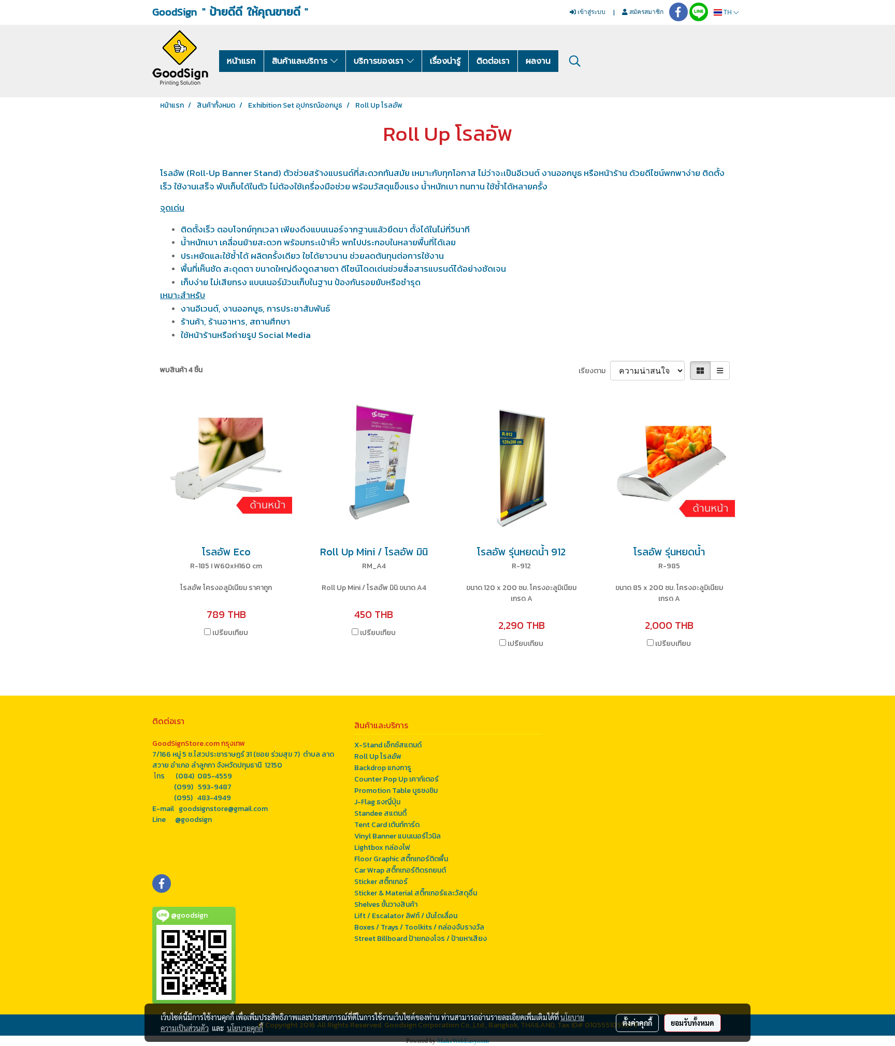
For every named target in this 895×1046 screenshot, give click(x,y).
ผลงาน (538, 61)
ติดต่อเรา (493, 61)
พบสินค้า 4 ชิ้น (181, 369)
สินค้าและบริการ (301, 61)
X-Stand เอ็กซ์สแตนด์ (388, 745)
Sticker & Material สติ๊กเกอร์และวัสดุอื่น (415, 893)
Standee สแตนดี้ (380, 813)
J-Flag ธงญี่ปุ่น (377, 802)
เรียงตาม (594, 370)
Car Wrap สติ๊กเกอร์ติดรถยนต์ (400, 870)
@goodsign (193, 819)
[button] (575, 61)
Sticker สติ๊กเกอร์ (381, 881)
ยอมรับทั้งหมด (692, 1022)
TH (727, 12)
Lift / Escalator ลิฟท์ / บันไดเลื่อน (405, 915)
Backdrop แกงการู (382, 767)
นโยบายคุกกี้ (245, 1028)
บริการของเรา (380, 61)
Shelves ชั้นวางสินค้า (385, 904)
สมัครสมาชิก (645, 11)
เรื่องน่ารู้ (445, 61)
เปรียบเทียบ (230, 632)
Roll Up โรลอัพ (377, 756)
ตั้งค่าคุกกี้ (637, 1022)
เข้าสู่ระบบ (590, 11)
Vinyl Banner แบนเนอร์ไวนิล (397, 836)
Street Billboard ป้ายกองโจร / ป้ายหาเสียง (420, 938)
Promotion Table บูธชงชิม (396, 790)
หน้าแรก (241, 61)
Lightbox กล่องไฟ (382, 847)
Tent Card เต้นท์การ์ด (387, 824)
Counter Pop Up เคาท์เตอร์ (396, 779)
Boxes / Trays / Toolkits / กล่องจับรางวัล (419, 927)
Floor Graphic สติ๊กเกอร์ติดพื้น (401, 858)
